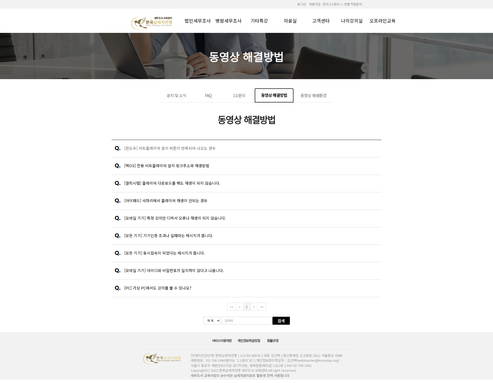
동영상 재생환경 (313, 95)
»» (261, 306)
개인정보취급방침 (249, 340)
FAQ (208, 95)
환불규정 (273, 340)
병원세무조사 (228, 20)
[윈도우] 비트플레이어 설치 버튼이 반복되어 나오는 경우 (170, 148)
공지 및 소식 (176, 95)
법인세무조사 (198, 20)
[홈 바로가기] (152, 22)
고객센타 (321, 20)
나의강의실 (352, 20)
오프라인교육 (382, 20)
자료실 (290, 20)
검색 (281, 320)
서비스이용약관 (222, 340)
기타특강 (259, 20)
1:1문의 (239, 95)
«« (231, 306)
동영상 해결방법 (274, 95)
